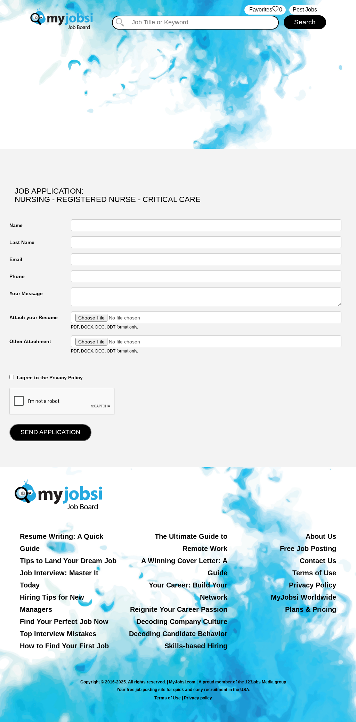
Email (15, 259)
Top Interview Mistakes (58, 634)
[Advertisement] (178, 89)
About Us (321, 536)
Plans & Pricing (310, 609)
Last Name (21, 242)
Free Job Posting (308, 548)
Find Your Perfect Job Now (64, 621)
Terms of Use (314, 573)
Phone (17, 276)
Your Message (26, 293)
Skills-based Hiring (195, 646)
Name (16, 225)
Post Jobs (305, 10)
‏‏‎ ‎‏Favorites (265, 10)
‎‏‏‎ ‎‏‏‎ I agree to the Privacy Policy (48, 377)
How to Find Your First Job (64, 646)
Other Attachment (30, 341)
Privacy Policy (312, 585)
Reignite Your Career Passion (178, 609)
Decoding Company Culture (181, 621)
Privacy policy (198, 698)
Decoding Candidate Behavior (178, 634)
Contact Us (318, 561)
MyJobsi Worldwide (303, 597)
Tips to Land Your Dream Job (68, 561)
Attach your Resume (33, 317)
